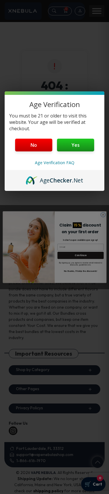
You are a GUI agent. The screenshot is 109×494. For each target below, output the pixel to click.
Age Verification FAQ (54, 162)
